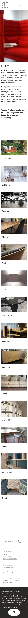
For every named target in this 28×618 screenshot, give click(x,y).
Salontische (7, 315)
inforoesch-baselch (10, 559)
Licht (4, 289)
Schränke (6, 341)
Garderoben (7, 419)
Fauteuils (6, 263)
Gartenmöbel (8, 158)
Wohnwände (7, 472)
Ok (14, 612)
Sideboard (6, 367)
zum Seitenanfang (11, 541)
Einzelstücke (7, 236)
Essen (4, 445)
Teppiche (6, 498)
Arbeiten (5, 210)
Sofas (4, 393)
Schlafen (6, 184)
